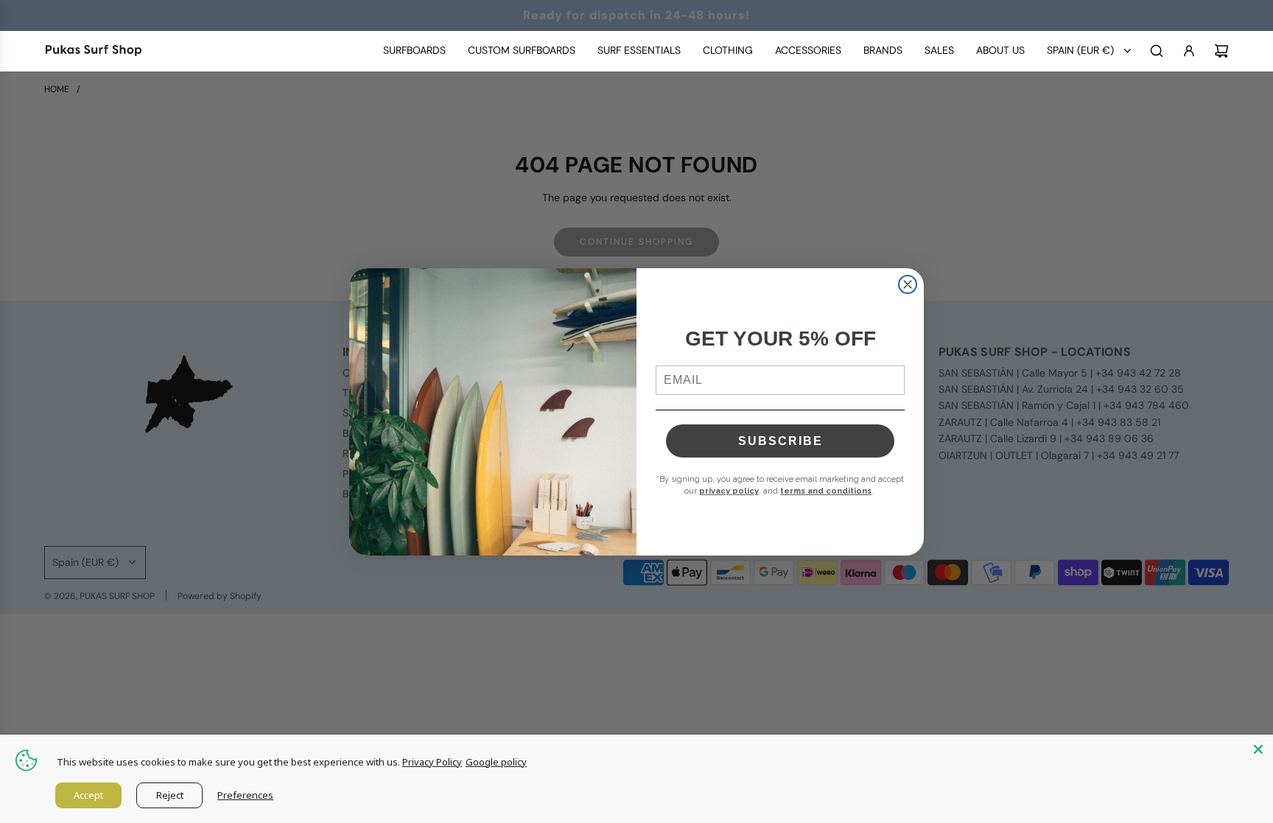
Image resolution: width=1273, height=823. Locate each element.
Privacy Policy (432, 761)
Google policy (496, 761)
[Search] (1156, 51)
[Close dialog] (907, 284)
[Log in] (1189, 51)
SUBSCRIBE (780, 441)
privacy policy (729, 491)
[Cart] (1221, 51)
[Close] (1258, 749)
